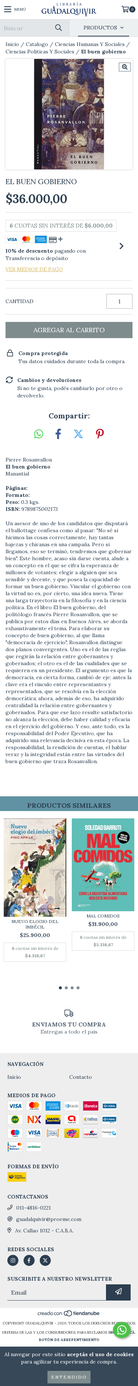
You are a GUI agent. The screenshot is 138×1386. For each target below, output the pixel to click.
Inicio (12, 44)
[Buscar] (58, 28)
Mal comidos (103, 916)
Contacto (80, 1077)
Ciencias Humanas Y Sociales (90, 44)
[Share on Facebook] (58, 434)
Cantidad (19, 301)
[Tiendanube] (69, 1315)
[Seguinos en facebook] (29, 1260)
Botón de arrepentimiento (69, 1339)
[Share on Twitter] (78, 434)
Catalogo (37, 44)
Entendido (69, 1377)
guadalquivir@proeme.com (48, 1219)
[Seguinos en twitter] (45, 1260)
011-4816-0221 (33, 1207)
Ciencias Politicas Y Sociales (40, 51)
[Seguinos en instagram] (12, 1260)
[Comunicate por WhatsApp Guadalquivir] (122, 1330)
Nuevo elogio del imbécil (35, 924)
